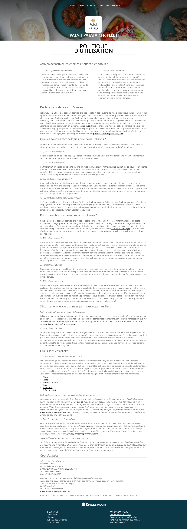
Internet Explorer (50, 382)
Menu (73, 5)
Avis (81, 5)
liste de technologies (120, 228)
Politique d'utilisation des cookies (125, 519)
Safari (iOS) (48, 387)
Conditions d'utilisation (120, 514)
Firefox (46, 379)
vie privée (85, 126)
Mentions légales (110, 5)
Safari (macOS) (49, 390)
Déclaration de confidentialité (123, 517)
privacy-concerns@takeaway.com (108, 133)
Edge (45, 385)
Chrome (46, 377)
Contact (92, 5)
